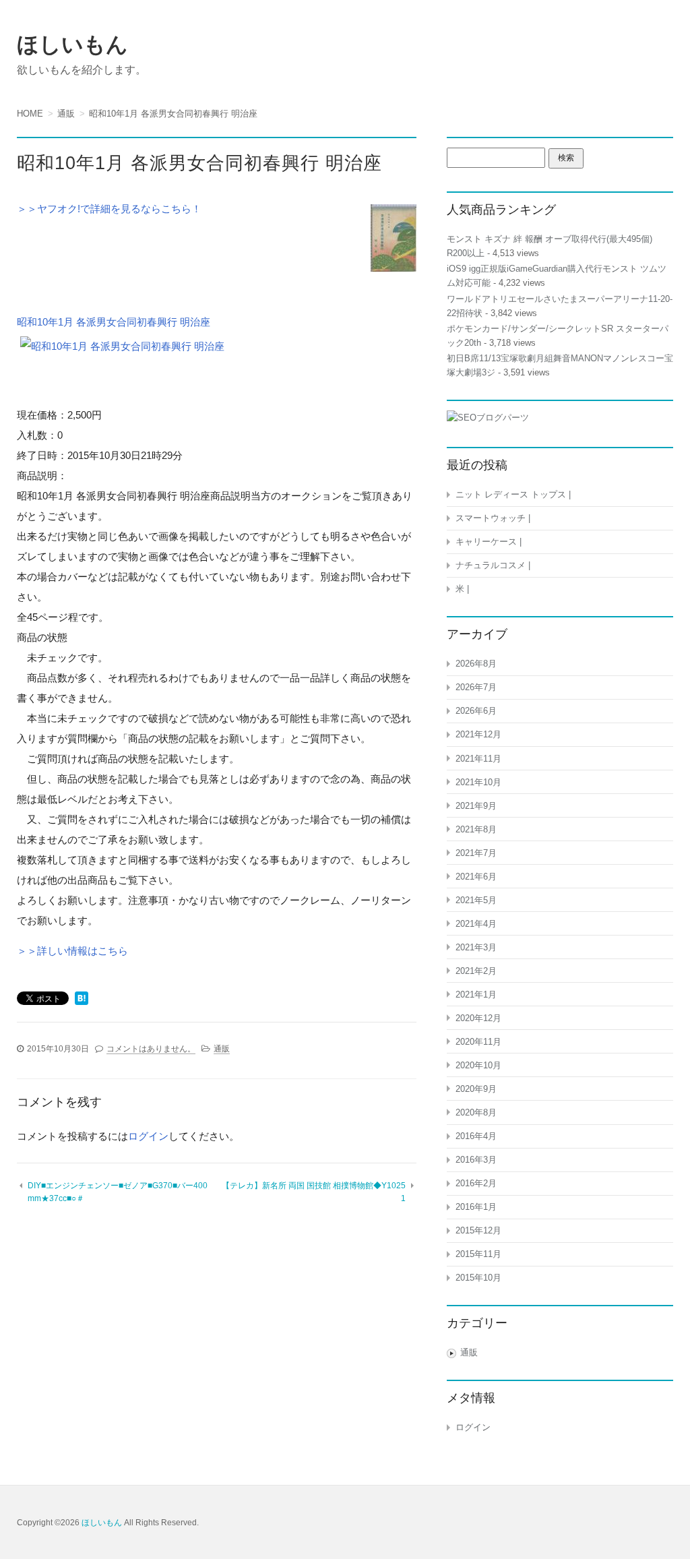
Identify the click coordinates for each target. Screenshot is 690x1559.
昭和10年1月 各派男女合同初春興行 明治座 (113, 322)
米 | (462, 589)
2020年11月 (478, 1042)
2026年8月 (476, 664)
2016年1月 (476, 1207)
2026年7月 (476, 687)
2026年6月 (476, 711)
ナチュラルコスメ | (493, 565)
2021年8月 (476, 829)
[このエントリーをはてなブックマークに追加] (81, 999)
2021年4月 (476, 924)
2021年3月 (476, 947)
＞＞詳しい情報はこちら (72, 950)
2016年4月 (476, 1136)
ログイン (148, 1136)
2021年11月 (478, 759)
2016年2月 (476, 1183)
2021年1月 (476, 994)
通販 (222, 1048)
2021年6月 (476, 877)
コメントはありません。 (150, 1048)
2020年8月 (476, 1112)
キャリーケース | (489, 542)
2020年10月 (478, 1065)
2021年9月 (476, 806)
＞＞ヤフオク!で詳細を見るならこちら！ (109, 208)
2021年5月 (476, 900)
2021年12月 (478, 734)
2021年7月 (476, 853)
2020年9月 (476, 1089)
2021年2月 (476, 971)
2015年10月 (478, 1278)
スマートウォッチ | (493, 518)
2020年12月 (478, 1018)
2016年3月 (476, 1160)
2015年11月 (478, 1254)
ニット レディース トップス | (513, 494)
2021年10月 (478, 782)
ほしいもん (72, 44)
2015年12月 (478, 1230)
